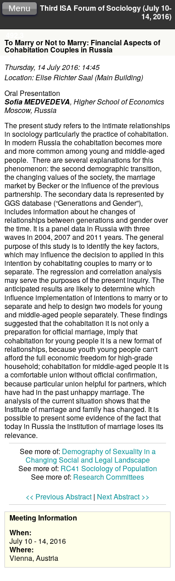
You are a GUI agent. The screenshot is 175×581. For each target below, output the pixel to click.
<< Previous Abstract (59, 496)
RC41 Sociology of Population (109, 468)
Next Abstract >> (123, 496)
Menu (20, 8)
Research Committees (108, 477)
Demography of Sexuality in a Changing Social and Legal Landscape (91, 455)
